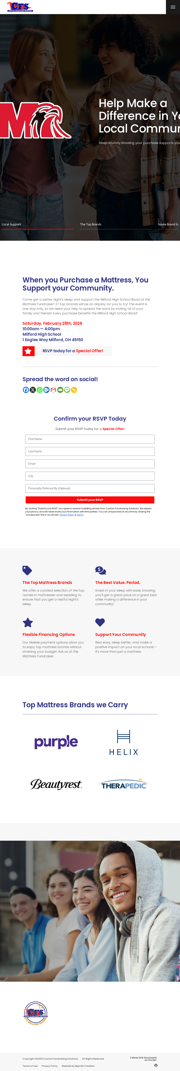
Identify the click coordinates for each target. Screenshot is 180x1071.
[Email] (60, 390)
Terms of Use (30, 1066)
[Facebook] (26, 390)
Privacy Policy (67, 514)
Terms (80, 514)
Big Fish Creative (84, 1066)
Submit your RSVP (90, 500)
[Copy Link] (74, 390)
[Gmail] (53, 390)
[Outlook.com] (46, 390)
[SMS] (67, 390)
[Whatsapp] (40, 390)
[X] (33, 390)
